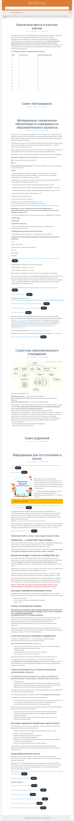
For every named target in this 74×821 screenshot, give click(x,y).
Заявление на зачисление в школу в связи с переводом (23, 803)
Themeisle (47, 818)
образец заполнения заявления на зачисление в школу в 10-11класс (26, 798)
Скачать (15, 260)
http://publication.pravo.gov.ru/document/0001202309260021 (30, 521)
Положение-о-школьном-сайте (18, 312)
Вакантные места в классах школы (37, 26)
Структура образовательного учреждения (37, 352)
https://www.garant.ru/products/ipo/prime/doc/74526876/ (44, 527)
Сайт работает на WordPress (30, 818)
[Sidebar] (3, 8)
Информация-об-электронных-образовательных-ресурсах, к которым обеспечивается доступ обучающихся (35, 258)
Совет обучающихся (37, 103)
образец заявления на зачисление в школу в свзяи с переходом (25, 807)
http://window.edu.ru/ (57, 333)
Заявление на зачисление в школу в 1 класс (20, 531)
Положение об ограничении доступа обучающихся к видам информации (27, 303)
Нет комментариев (43, 31)
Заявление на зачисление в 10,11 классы (20, 794)
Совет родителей (37, 438)
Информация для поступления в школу (37, 456)
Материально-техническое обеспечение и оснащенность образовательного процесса (37, 123)
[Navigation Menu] (70, 8)
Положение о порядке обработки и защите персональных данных (25, 308)
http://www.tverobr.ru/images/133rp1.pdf (39, 330)
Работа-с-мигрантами (15, 472)
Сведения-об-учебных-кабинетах (18, 294)
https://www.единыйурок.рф (25, 320)
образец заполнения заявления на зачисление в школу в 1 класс (25, 790)
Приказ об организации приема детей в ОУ (20, 778)
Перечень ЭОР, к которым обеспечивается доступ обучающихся (25, 336)
